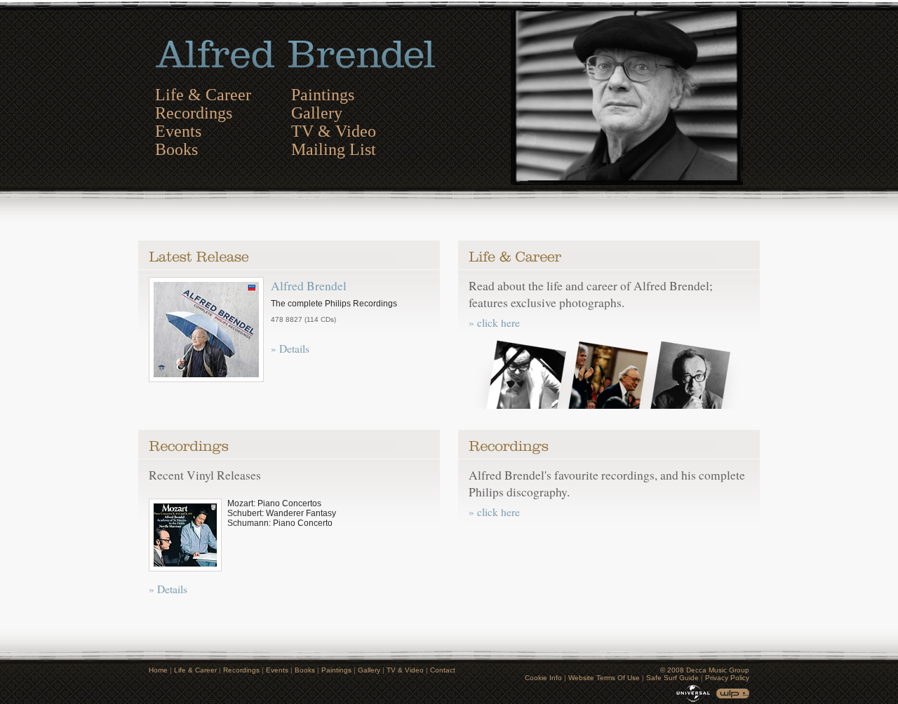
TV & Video (333, 131)
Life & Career (203, 95)
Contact (442, 670)
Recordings (193, 113)
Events (178, 131)
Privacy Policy (727, 678)
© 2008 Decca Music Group (704, 670)
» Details (290, 348)
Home (158, 670)
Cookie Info (543, 678)
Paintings (322, 95)
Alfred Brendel (309, 285)
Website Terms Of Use (604, 678)
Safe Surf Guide (672, 678)
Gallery (316, 113)
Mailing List (333, 149)
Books (176, 149)
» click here (494, 323)
